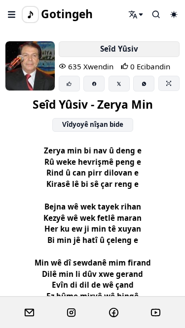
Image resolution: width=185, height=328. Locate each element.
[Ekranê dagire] (169, 83)
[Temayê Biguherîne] (173, 14)
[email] (29, 313)
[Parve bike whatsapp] (143, 83)
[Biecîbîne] (69, 83)
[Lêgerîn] (136, 14)
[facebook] (113, 313)
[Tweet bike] (119, 83)
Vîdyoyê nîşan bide (92, 124)
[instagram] (71, 313)
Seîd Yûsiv (119, 49)
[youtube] (155, 313)
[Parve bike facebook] (94, 83)
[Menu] (12, 14)
